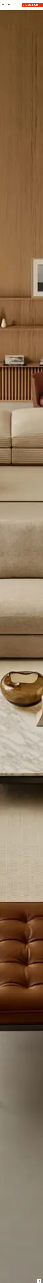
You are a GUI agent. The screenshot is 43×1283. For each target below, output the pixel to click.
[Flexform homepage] (32, 5)
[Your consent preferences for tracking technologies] (39, 1281)
